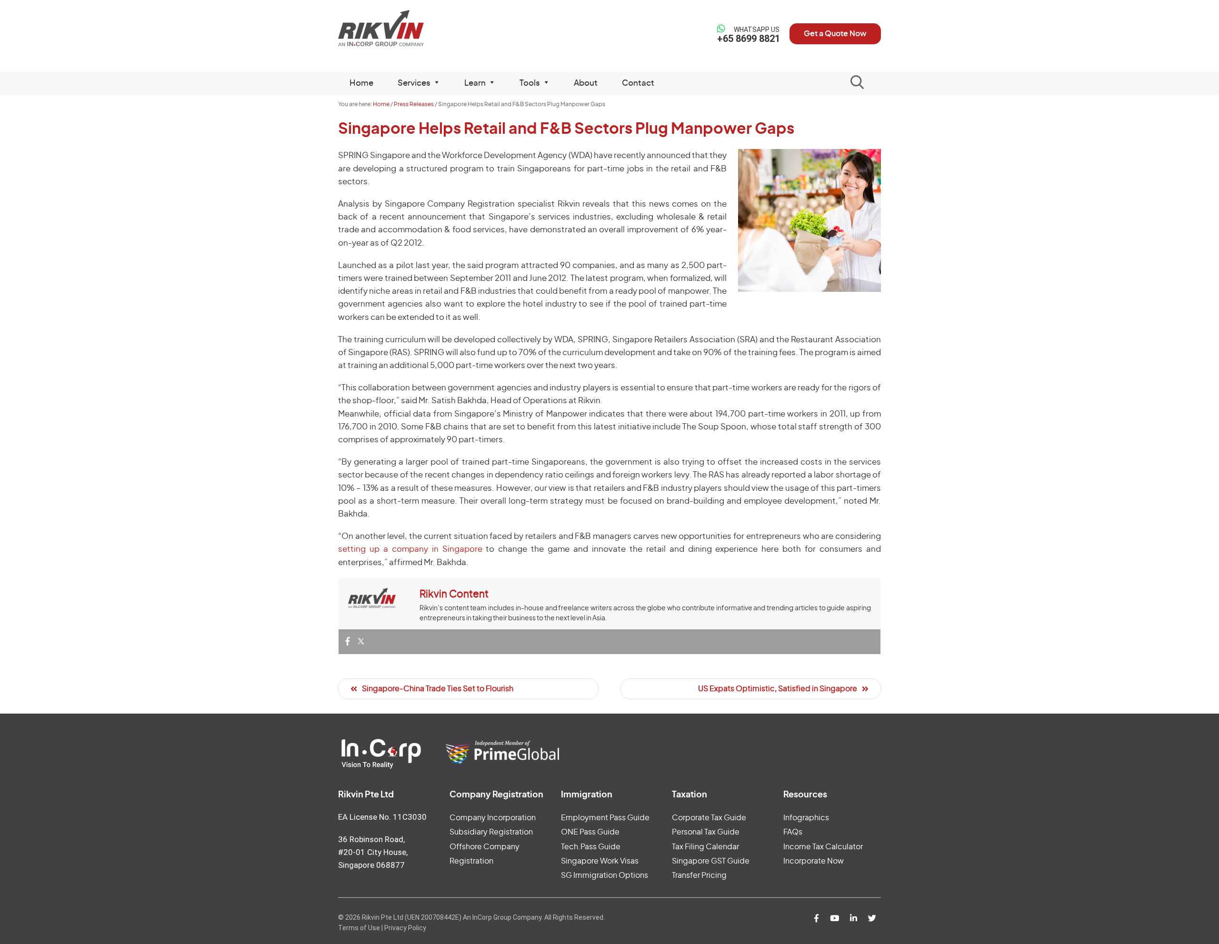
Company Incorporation (493, 818)
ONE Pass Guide (590, 832)
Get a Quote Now (835, 34)
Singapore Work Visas (600, 861)
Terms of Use (359, 928)
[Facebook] (347, 642)
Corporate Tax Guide (709, 818)
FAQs (792, 832)
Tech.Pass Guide (590, 847)
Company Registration (496, 795)
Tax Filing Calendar (705, 847)
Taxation (689, 795)
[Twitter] (361, 642)
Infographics (806, 818)
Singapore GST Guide (710, 861)
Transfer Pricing (699, 875)
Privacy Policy (405, 928)
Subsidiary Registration (491, 832)
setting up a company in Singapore (410, 549)
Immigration (586, 795)
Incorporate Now (813, 861)
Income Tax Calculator (823, 847)
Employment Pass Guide (605, 818)
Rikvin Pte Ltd (400, 28)
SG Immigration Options (604, 875)
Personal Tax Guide (705, 832)
